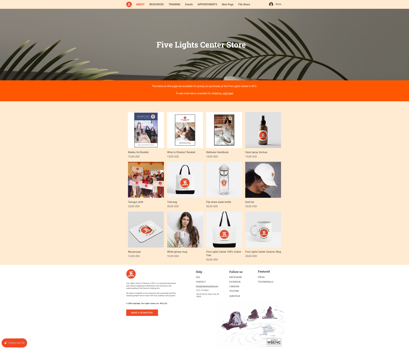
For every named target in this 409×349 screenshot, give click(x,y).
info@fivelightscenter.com (207, 286)
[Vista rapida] (146, 130)
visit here (228, 93)
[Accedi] (271, 4)
